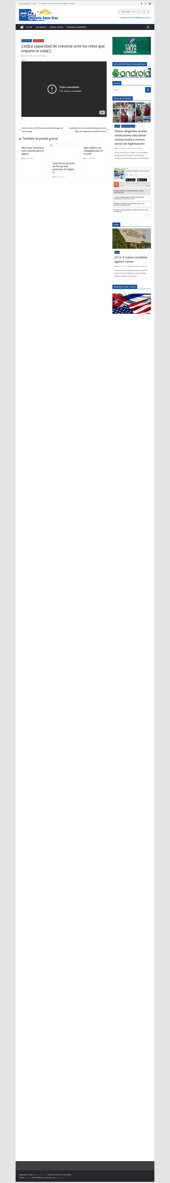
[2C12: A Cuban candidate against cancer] (131, 239)
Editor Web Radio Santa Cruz (138, 266)
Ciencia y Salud (56, 27)
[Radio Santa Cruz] (22, 27)
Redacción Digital (40, 56)
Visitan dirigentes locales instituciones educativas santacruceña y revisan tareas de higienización (130, 137)
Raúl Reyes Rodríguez (136, 148)
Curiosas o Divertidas (76, 27)
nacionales (41, 27)
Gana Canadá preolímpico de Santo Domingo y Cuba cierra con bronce (61, 4)
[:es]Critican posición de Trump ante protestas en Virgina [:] (64, 168)
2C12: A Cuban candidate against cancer (130, 259)
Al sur (29, 27)
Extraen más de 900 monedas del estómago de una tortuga (42, 130)
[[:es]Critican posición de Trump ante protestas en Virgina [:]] (64, 145)
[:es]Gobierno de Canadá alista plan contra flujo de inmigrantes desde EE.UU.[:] (87, 130)
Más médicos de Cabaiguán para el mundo (93, 150)
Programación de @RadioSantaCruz (135, 17)
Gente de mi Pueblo (128, 126)
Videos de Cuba (38, 41)
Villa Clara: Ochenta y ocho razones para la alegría (32, 150)
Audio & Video (26, 41)
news (117, 252)
